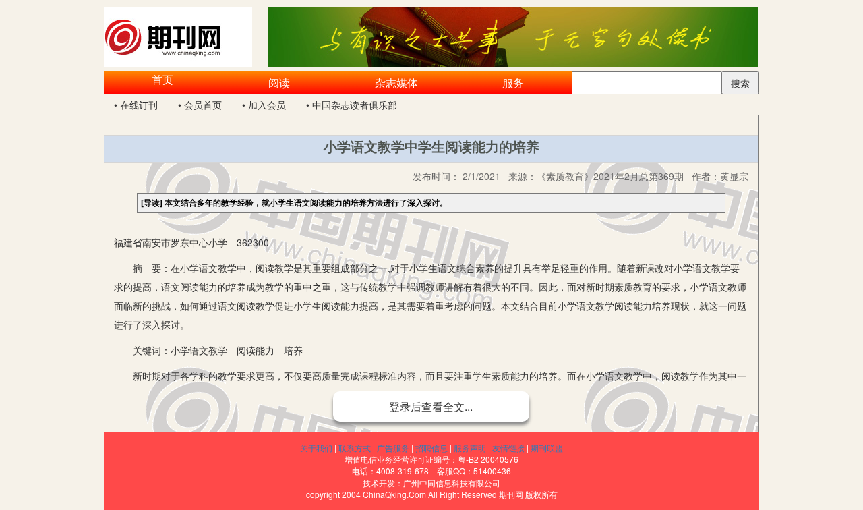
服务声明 (470, 447)
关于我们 (316, 447)
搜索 (740, 83)
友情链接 (508, 447)
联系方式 (354, 447)
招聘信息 (431, 447)
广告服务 (393, 447)
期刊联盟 (547, 447)
